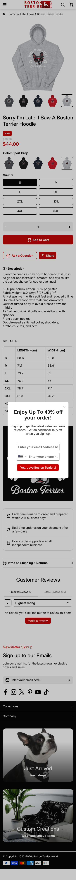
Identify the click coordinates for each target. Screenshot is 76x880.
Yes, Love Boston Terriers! (38, 467)
